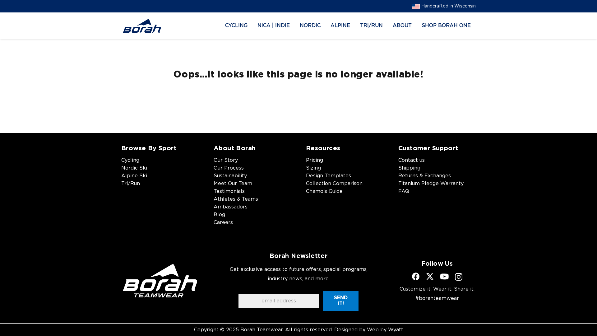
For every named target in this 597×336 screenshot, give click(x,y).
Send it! (341, 300)
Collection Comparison (334, 183)
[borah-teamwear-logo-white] (160, 281)
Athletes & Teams (236, 199)
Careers (223, 222)
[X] (430, 277)
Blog (219, 214)
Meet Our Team (233, 183)
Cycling (130, 160)
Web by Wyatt (385, 329)
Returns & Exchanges (424, 175)
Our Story (226, 160)
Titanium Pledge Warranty (431, 183)
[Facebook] (416, 276)
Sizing (313, 168)
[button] (252, 26)
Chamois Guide (324, 191)
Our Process (229, 168)
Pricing (314, 160)
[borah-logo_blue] (142, 26)
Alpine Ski (134, 175)
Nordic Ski (134, 168)
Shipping (409, 168)
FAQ (403, 191)
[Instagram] (458, 277)
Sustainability (230, 175)
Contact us (411, 160)
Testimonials (229, 191)
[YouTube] (444, 276)
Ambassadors (231, 206)
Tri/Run (130, 183)
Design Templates (328, 175)
